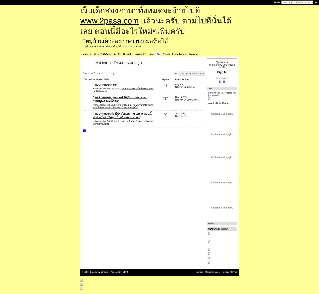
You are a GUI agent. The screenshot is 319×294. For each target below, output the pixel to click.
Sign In (276, 2)
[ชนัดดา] (88, 68)
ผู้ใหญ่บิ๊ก (104, 271)
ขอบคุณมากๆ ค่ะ (106, 84)
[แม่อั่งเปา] (88, 90)
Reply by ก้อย (181, 115)
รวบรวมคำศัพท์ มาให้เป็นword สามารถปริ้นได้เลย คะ (123, 90)
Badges (199, 271)
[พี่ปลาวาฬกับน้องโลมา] (88, 102)
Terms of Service (229, 271)
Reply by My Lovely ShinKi (187, 99)
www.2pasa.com (109, 20)
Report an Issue (212, 271)
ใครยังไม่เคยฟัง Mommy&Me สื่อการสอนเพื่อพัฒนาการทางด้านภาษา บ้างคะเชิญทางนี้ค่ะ (123, 106)
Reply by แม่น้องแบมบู (185, 86)
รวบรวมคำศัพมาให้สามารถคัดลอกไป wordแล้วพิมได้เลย (123, 122)
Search (316, 2)
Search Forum (114, 73)
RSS (84, 130)
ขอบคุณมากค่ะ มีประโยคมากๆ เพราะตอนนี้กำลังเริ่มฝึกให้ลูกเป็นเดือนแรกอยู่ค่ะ (122, 115)
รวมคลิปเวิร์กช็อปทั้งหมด (218, 102)
